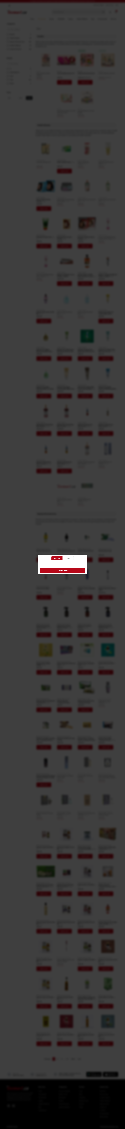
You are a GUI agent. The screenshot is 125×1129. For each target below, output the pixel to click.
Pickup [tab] (68, 558)
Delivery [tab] (57, 558)
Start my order (62, 570)
